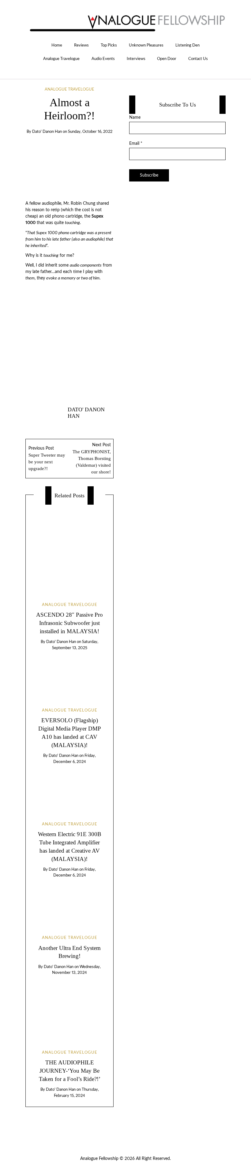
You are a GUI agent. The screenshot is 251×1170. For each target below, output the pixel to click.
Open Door (166, 59)
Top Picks (109, 45)
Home (56, 45)
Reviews (81, 45)
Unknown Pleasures (146, 45)
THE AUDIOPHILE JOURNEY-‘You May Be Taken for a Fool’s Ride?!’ (69, 1070)
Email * (135, 143)
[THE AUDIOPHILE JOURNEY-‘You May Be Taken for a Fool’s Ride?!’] (69, 1007)
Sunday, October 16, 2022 (90, 132)
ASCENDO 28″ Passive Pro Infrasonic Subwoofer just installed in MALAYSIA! (69, 622)
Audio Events (103, 59)
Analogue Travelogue (61, 59)
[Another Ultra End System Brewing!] (69, 901)
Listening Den (187, 45)
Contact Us (198, 59)
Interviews (136, 59)
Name (134, 117)
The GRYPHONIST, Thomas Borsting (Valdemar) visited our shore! (92, 458)
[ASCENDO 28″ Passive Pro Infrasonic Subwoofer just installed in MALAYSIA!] (69, 548)
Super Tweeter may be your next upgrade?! (46, 458)
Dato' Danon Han (47, 132)
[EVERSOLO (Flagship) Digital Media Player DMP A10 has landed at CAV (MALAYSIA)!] (69, 674)
